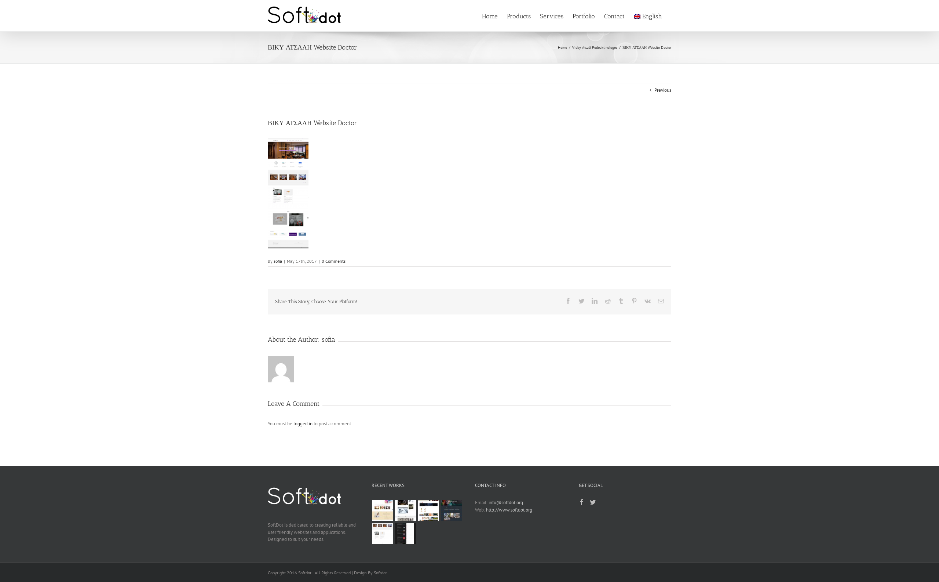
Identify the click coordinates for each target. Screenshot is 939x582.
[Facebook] (582, 502)
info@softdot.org (506, 502)
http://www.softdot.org (509, 510)
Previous (662, 90)
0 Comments (334, 261)
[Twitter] (593, 502)
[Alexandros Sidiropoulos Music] (406, 533)
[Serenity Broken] (406, 510)
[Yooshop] (429, 510)
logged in (303, 424)
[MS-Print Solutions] (452, 510)
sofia (278, 261)
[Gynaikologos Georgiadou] (383, 510)
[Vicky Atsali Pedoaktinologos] (383, 533)
